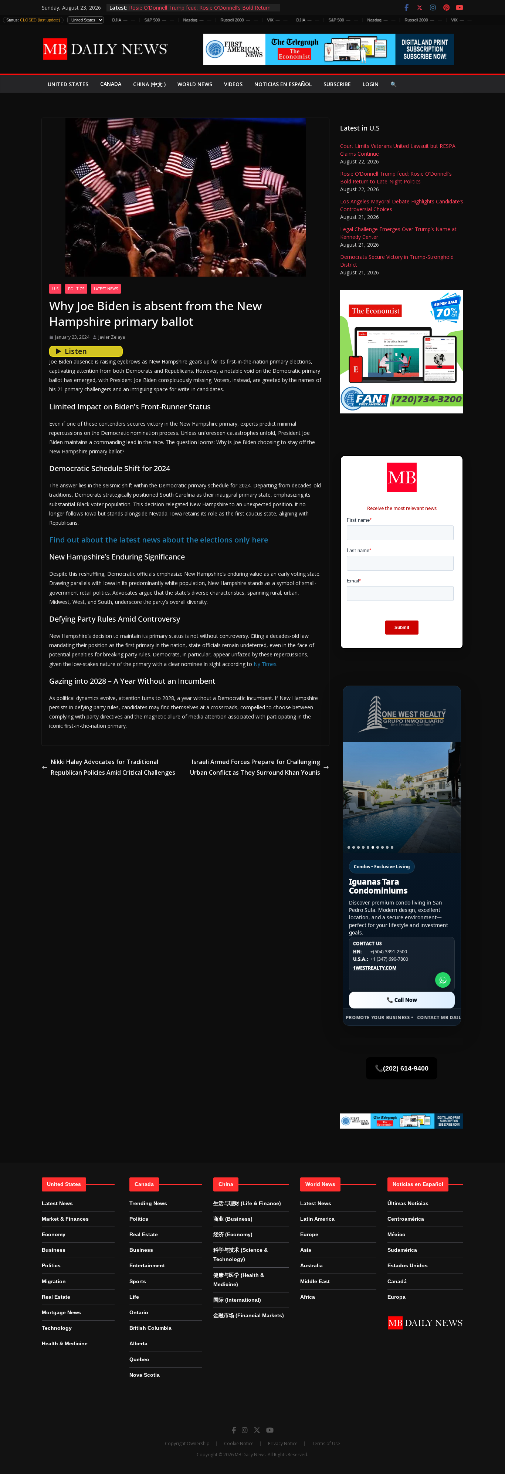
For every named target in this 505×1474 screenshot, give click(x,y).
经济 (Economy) (233, 1234)
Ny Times (265, 663)
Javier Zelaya (111, 337)
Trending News (148, 1203)
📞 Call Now (402, 999)
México (396, 1234)
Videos (233, 84)
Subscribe (337, 84)
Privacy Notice (283, 1443)
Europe (309, 1234)
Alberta (138, 1343)
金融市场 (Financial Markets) (248, 1315)
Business (53, 1250)
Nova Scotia (144, 1375)
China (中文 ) (149, 84)
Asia (305, 1250)
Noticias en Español (283, 84)
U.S (55, 288)
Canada (110, 83)
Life (134, 1297)
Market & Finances (65, 1219)
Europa (396, 1297)
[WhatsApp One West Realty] (443, 980)
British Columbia (150, 1328)
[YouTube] (270, 1430)
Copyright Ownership (187, 1443)
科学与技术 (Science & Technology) (240, 1254)
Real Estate (56, 1297)
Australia (311, 1265)
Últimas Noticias (407, 1203)
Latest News (106, 288)
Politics (76, 288)
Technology (57, 1328)
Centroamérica (405, 1219)
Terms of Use (326, 1443)
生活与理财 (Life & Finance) (247, 1203)
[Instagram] (245, 1430)
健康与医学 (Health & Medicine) (238, 1279)
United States (68, 84)
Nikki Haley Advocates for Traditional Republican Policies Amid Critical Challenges (113, 767)
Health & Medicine (65, 1343)
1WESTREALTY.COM (375, 968)
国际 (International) (237, 1300)
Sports (137, 1281)
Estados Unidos (407, 1265)
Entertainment (147, 1265)
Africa (307, 1297)
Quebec (139, 1359)
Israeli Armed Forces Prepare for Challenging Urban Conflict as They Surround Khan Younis (255, 767)
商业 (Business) (233, 1219)
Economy (53, 1234)
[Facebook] (234, 1430)
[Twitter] (257, 1430)
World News (194, 84)
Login (371, 84)
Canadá (397, 1281)
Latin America (317, 1219)
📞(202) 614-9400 (401, 1068)
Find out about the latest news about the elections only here (158, 540)
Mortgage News (61, 1312)
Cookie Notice (239, 1443)
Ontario (138, 1312)
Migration (54, 1281)
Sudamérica (402, 1250)
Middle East (315, 1281)
